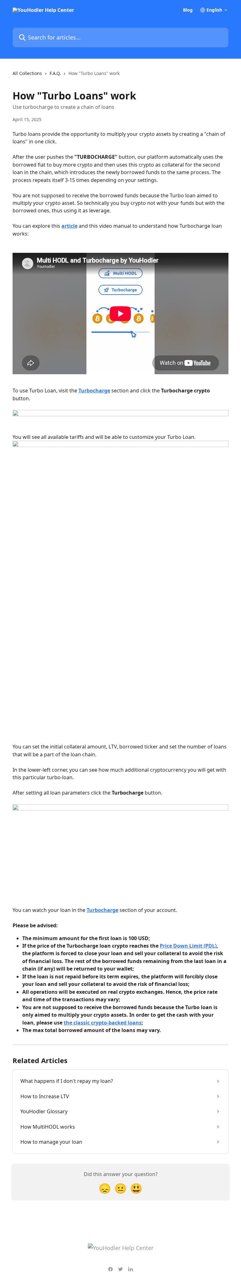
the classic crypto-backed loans (103, 1022)
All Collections (27, 73)
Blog (188, 10)
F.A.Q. (55, 73)
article (70, 225)
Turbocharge (94, 390)
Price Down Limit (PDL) (188, 945)
